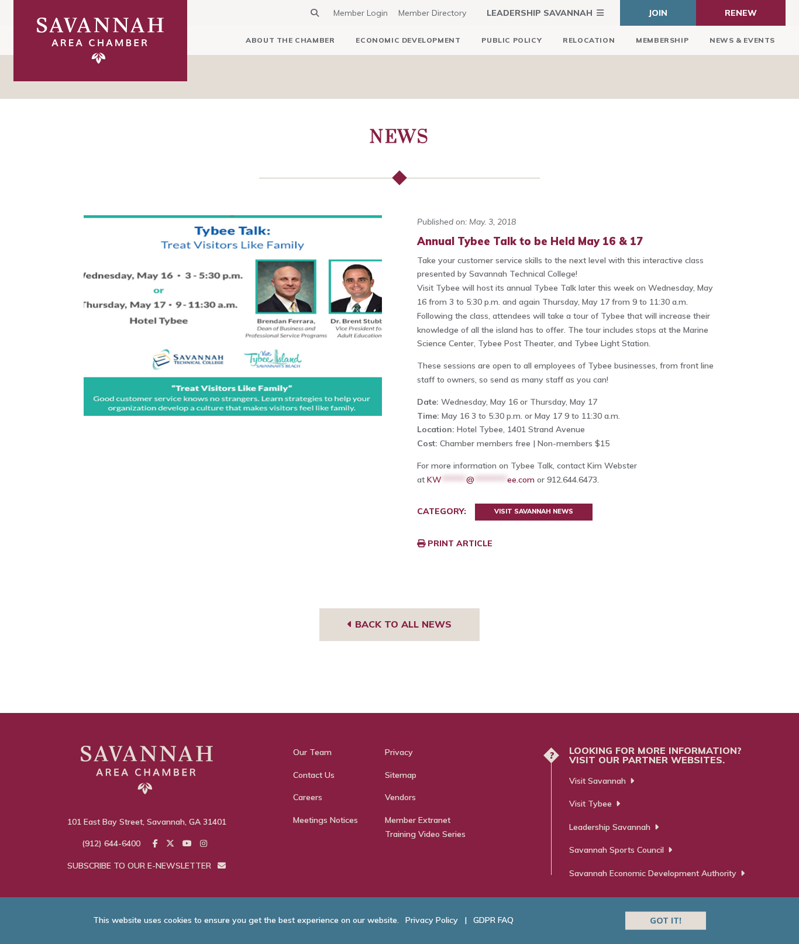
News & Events (742, 40)
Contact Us (314, 775)
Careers (307, 797)
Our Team (312, 752)
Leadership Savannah (540, 13)
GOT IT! (665, 920)
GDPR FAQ (493, 920)
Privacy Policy (431, 920)
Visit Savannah (597, 781)
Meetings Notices (325, 820)
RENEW (741, 13)
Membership (662, 40)
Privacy (399, 752)
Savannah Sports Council (616, 850)
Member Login (360, 13)
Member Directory (432, 13)
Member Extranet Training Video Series (425, 827)
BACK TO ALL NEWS (402, 624)
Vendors (400, 797)
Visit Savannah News (533, 511)
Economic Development (408, 40)
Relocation (589, 40)
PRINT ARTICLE (459, 543)
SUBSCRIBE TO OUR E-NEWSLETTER (140, 865)
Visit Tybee (590, 803)
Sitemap (400, 775)
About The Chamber (290, 40)
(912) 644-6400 (111, 843)
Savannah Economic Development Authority (652, 873)
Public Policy (511, 40)
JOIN (658, 13)
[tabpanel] (233, 315)
